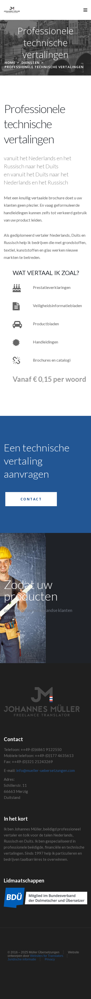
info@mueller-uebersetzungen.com (45, 770)
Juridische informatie (22, 959)
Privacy (50, 959)
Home (10, 62)
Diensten (30, 62)
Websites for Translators (46, 956)
